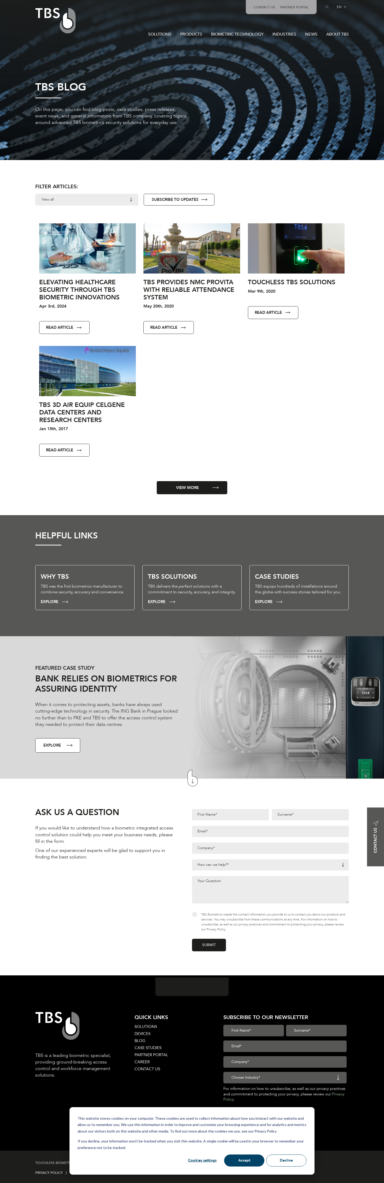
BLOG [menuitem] (140, 1040)
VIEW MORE (187, 487)
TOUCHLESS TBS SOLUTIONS (291, 282)
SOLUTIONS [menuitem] (146, 1026)
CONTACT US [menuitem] (264, 7)
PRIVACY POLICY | (52, 1172)
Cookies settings (202, 1160)
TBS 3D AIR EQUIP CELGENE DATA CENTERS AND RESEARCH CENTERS (82, 412)
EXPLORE (49, 601)
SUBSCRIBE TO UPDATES (175, 199)
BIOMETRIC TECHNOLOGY (237, 34)
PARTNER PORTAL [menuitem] (294, 7)
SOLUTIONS (159, 34)
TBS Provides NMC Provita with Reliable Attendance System (188, 290)
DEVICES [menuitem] (142, 1033)
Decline (286, 1160)
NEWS (311, 34)
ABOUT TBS (337, 34)
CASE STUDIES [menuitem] (148, 1047)
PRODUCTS (191, 34)
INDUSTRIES (284, 34)
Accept (244, 1160)
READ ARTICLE (59, 327)
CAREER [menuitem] (142, 1062)
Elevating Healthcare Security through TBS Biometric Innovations (79, 290)
